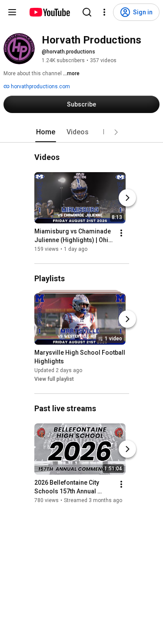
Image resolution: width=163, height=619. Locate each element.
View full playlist (54, 379)
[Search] (87, 12)
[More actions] (121, 233)
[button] (116, 132)
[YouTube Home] (49, 12)
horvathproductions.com (40, 86)
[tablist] (81, 132)
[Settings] (104, 12)
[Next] (127, 197)
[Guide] (12, 12)
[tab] (45, 132)
